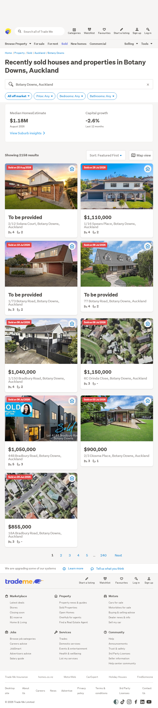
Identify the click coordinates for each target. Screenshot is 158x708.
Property (19, 53)
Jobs (13, 632)
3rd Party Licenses (119, 653)
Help (111, 638)
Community (116, 632)
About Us (25, 690)
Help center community (122, 663)
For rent (53, 44)
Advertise (66, 690)
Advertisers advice (20, 653)
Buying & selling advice (122, 612)
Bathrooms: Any (101, 96)
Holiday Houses (118, 677)
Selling (129, 44)
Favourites (121, 582)
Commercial (98, 44)
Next (118, 555)
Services (65, 632)
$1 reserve (16, 617)
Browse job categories (23, 638)
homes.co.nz (45, 677)
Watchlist (105, 582)
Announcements (118, 643)
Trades (63, 638)
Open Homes (66, 612)
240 (103, 555)
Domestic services (69, 643)
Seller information (119, 658)
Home (9, 53)
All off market (17, 96)
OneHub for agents (70, 617)
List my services (68, 658)
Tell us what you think (109, 568)
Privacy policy (81, 690)
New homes (78, 44)
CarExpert (92, 677)
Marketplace (18, 596)
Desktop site (10, 690)
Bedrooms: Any (70, 96)
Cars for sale (116, 602)
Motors (113, 596)
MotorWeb (70, 677)
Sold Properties (68, 607)
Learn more (75, 568)
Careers (40, 690)
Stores (13, 607)
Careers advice (18, 643)
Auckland (40, 53)
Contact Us (147, 690)
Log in (147, 33)
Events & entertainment (73, 648)
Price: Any (43, 96)
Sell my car (115, 622)
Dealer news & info (119, 617)
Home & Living (18, 622)
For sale (39, 44)
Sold (64, 44)
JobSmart (15, 648)
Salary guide (17, 658)
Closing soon (17, 612)
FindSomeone (145, 677)
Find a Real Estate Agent (73, 622)
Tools (145, 44)
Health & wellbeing (70, 653)
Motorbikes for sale (120, 607)
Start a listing (87, 582)
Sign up (137, 33)
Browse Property (16, 44)
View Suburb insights (26, 133)
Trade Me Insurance (16, 677)
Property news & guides (73, 602)
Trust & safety (117, 648)
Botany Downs (56, 53)
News (53, 690)
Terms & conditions (101, 690)
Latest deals (17, 602)
